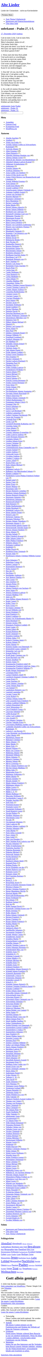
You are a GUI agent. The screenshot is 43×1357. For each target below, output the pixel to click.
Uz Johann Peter (12, 1121)
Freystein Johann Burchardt (16, 393)
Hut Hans (9, 573)
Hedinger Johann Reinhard (16, 493)
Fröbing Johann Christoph (15, 398)
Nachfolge (28, 1261)
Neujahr (37, 1261)
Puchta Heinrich (12, 857)
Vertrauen (35, 1268)
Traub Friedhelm (12, 1112)
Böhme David (11, 238)
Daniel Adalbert (12, 307)
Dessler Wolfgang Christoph (16, 316)
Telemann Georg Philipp (15, 1086)
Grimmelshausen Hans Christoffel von (20, 448)
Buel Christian (11, 261)
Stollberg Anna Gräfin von (16, 1064)
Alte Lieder (10, 5)
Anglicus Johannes (13, 171)
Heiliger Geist (27, 1254)
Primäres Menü (7, 15)
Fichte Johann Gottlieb (14, 352)
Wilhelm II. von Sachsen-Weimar (18, 1172)
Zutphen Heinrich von (14, 1214)
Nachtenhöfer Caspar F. (15, 798)
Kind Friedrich (11, 614)
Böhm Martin (11, 235)
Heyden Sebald (11, 534)
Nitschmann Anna (12, 818)
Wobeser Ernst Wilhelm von (16, 1185)
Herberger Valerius (13, 517)
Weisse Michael (12, 1164)
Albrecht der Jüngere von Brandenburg (20, 160)
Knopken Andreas (12, 636)
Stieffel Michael (12, 1056)
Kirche (28, 1258)
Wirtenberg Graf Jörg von (15, 1179)
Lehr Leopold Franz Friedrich (17, 701)
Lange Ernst (10, 679)
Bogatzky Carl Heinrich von (16, 233)
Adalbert (9, 140)
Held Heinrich (11, 504)
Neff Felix (9, 802)
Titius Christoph (12, 1108)
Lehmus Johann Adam (14, 699)
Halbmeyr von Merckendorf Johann (19, 471)
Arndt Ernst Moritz (13, 186)
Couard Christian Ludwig (15, 287)
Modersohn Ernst (12, 772)
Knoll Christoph (12, 634)
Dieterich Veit (11, 320)
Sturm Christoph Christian (15, 1069)
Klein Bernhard (11, 621)
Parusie (9, 1265)
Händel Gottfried (12, 473)
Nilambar (7, 1288)
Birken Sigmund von (14, 220)
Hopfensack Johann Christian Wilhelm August (23, 556)
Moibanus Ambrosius (14, 774)
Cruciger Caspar (12, 296)
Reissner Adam (11, 874)
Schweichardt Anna (13, 995)
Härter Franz (10, 484)
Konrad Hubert (11, 653)
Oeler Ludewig (11, 824)
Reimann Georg (12, 872)
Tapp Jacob (10, 1079)
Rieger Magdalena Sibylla (15, 891)
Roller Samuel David (14, 906)
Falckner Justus (11, 348)
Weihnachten (8, 1271)
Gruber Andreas (12, 452)
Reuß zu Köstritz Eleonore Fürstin (19, 885)
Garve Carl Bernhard (14, 411)
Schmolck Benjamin (13, 973)
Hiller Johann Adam (13, 538)
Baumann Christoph (13, 199)
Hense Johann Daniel (14, 512)
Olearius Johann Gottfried (15, 826)
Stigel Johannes (11, 1058)
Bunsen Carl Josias (13, 264)
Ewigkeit (31, 1252)
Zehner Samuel (11, 1196)
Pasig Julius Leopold (13, 833)
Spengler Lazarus (12, 1038)
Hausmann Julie (12, 489)
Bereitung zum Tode (19, 1247)
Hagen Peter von (12, 463)
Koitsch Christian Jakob (15, 640)
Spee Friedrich (11, 1034)
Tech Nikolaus (11, 1084)
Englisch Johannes (13, 339)
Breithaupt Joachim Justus (15, 255)
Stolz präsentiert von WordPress (13, 1286)
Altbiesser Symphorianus (15, 164)
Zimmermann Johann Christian (17, 1209)
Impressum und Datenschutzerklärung (20, 21)
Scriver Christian (12, 1006)
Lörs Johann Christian (14, 720)
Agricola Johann (12, 149)
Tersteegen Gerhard (13, 1088)
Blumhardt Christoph (14, 231)
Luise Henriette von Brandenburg (18, 733)
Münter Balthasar (12, 794)
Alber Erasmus (11, 151)
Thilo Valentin (11, 1097)
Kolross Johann (11, 642)
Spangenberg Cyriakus (14, 1030)
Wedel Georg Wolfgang (15, 1153)
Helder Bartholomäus (14, 506)
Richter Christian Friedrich (16, 889)
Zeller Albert (10, 1198)
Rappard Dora (11, 863)
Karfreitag (22, 1258)
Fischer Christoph (12, 359)
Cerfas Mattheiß (12, 277)
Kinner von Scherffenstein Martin (18, 618)
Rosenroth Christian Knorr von (17, 908)
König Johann (11, 644)
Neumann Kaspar (12, 805)
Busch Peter (10, 268)
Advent (24, 1243)
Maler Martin (11, 744)
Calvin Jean (10, 270)
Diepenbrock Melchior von (16, 318)
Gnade (18, 1254)
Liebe (34, 1257)
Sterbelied (38, 1265)
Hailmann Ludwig (13, 469)
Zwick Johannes (12, 1216)
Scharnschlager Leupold (15, 941)
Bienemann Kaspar (13, 218)
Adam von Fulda (12, 142)
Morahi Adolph (11, 781)
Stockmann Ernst (12, 1062)
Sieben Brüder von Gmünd (16, 1010)
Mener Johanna (11, 757)
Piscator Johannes (12, 844)
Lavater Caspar (11, 694)
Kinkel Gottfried (12, 616)
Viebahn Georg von (13, 1129)
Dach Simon (10, 300)
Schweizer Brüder (12, 1004)
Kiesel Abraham (12, 612)
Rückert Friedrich (12, 917)
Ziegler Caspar (11, 1207)
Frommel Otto (11, 404)
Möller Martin (11, 776)
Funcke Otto (10, 409)
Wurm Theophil (12, 1190)
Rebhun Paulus (11, 865)
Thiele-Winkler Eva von (15, 1095)
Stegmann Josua (12, 1051)
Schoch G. (10, 982)
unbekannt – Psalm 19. (9, 108)
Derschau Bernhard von (15, 313)
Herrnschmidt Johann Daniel (16, 525)
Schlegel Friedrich (12, 967)
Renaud (9, 878)
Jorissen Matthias (12, 595)
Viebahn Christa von (13, 1127)
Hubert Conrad (11, 564)
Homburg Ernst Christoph (15, 551)
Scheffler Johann (12, 943)
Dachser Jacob (11, 303)
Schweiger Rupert (12, 997)
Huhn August (11, 569)
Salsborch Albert (12, 928)
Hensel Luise (11, 515)
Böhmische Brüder (13, 240)
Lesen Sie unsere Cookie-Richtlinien (20, 1300)
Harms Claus (11, 482)
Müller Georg (11, 787)
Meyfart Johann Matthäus (15, 768)
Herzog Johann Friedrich (15, 530)
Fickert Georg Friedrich (15, 354)
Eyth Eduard (10, 346)
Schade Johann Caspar (14, 934)
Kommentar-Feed (12, 127)
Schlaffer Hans (11, 963)
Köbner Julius (11, 638)
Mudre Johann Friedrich (15, 783)
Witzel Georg (11, 1181)
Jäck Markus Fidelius (14, 577)
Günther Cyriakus (12, 458)
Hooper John (11, 554)
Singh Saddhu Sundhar (14, 1021)
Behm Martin (11, 205)
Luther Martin (11, 735)
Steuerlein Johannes (13, 1053)
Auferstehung (6, 1247)
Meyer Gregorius (12, 763)
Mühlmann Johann (13, 785)
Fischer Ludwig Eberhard (15, 361)
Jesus (14, 1257)
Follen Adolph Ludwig (14, 367)
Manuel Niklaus (12, 748)
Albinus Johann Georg (14, 158)
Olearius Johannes (12, 828)
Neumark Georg (12, 807)
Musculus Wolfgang (13, 796)
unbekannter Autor (8, 106)
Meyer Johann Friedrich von (16, 766)
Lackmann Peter (12, 673)
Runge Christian (12, 919)
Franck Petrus (11, 376)
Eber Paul (9, 331)
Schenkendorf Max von (15, 950)
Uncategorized (11, 1118)
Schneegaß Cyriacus (13, 976)
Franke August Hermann (15, 383)
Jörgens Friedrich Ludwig (15, 593)
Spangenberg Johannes (14, 1032)
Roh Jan (9, 904)
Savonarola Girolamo (14, 932)
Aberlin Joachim (12, 138)
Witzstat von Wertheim (14, 1183)
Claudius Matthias (12, 281)
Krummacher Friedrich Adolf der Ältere (21, 666)
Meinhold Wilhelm (13, 755)
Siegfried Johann (12, 1015)
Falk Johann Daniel (13, 350)
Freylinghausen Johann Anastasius (19, 391)
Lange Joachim (11, 681)
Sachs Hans (10, 926)
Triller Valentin (11, 1114)
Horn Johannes (11, 560)
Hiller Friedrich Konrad (15, 536)
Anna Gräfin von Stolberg (15, 173)
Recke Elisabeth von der (15, 867)
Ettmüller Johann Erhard (15, 344)
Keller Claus (10, 603)
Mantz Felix (10, 746)
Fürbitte (38, 1252)
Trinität (9, 1269)
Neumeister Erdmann (14, 809)
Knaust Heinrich (12, 631)
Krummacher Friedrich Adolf (17, 664)
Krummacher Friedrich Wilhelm (18, 668)
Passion (15, 1265)
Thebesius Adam (12, 1092)
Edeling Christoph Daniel (15, 333)
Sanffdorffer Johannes (14, 930)
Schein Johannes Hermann (16, 947)
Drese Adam (10, 328)
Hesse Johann (11, 532)
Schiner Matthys (12, 958)
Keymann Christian (13, 608)
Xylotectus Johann (13, 1192)
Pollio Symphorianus (14, 846)
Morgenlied (15, 1261)
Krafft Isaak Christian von (15, 655)
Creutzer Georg (11, 294)
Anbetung (29, 1243)
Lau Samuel (10, 688)
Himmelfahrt (5, 1258)
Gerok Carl (10, 422)
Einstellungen (6, 1303)
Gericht (9, 1254)
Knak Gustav (11, 627)
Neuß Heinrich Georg (14, 811)
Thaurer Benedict (12, 1090)
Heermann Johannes (13, 497)
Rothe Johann (11, 913)
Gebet (3, 1254)
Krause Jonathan (12, 660)
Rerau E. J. (10, 880)
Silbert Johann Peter (13, 1019)
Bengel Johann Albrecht (15, 207)
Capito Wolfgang (12, 272)
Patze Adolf (10, 837)
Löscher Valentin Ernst (14, 722)
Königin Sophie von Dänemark (17, 647)
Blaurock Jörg (11, 229)
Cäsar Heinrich (11, 274)
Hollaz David (11, 549)
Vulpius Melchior (12, 1138)
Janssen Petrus (11, 584)
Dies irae (30, 1249)
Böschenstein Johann (14, 251)
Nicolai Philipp (11, 813)
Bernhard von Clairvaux (15, 212)
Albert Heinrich (12, 153)
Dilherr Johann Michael (15, 322)
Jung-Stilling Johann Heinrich (17, 599)
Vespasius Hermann (13, 1125)
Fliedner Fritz (11, 365)
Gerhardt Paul (11, 419)
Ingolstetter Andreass (14, 575)
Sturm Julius (10, 1071)
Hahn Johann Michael (14, 465)
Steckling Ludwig (12, 1049)
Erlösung (15, 1252)
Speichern (5, 1355)
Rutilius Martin (11, 924)
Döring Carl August (13, 326)
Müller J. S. (10, 792)
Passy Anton (10, 835)
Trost (15, 1268)
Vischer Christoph (12, 1131)
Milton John (10, 770)
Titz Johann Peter (12, 1110)
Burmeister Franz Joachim (15, 266)
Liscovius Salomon (13, 712)
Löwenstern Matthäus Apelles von (19, 725)
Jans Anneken (11, 582)
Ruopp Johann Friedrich (15, 921)
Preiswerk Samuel (12, 854)
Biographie (9, 1249)
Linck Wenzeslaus (12, 707)
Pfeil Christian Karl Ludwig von (18, 841)
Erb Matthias (10, 341)
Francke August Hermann (15, 380)
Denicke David (11, 311)
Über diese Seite (12, 23)
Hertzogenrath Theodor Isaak (17, 528)
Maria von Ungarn (13, 750)
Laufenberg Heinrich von (15, 690)
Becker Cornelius (12, 203)
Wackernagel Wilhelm (14, 1140)
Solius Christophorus (14, 1023)
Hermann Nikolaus (13, 519)
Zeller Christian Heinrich (15, 1201)
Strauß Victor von (12, 1066)
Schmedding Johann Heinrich (17, 969)
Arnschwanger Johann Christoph (18, 190)
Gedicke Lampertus (13, 413)
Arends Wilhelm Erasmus (15, 181)
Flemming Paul (11, 363)
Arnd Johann (11, 184)
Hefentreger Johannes (14, 499)
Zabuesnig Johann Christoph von (18, 1194)
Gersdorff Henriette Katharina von (19, 424)
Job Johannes (11, 586)
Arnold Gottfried (12, 188)
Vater (20, 1269)
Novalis (9, 820)
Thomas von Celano (13, 1101)
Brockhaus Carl (12, 257)
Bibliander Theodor (13, 216)
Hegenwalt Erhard (13, 502)
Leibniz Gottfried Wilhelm (16, 703)
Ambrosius (10, 166)
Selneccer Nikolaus (13, 1008)
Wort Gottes (20, 1272)
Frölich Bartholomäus (14, 400)
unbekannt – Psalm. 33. (10, 110)
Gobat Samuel (11, 430)
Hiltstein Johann (12, 543)
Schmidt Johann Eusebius (15, 971)
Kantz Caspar (11, 601)
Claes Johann (11, 279)
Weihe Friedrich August (15, 1157)
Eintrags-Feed (11, 124)
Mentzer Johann (12, 761)
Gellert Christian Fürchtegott (16, 415)
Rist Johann (10, 900)
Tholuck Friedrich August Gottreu (18, 1099)
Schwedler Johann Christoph (16, 993)
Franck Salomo (11, 378)
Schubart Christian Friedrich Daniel (19, 986)
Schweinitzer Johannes (14, 1002)
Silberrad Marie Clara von (15, 1017)
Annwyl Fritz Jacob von (15, 175)
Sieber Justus (11, 1012)
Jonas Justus (10, 590)
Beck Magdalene (12, 201)
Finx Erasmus (11, 357)
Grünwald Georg (12, 454)
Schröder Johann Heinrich (15, 984)
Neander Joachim (12, 800)
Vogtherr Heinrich (12, 1134)
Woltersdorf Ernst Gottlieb (16, 1188)
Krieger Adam (11, 662)
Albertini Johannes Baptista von (18, 155)
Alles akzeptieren (18, 1303)
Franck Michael (12, 374)
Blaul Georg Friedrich (14, 222)
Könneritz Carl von (13, 651)
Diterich (9, 324)
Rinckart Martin (12, 893)
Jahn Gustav (10, 580)
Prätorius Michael (12, 852)
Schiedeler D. (11, 954)
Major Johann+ (11, 742)
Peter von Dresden (13, 839)
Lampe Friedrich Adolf (14, 675)
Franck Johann (11, 372)
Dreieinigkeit (6, 1252)
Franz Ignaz (10, 385)
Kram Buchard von (13, 657)
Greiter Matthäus (12, 445)
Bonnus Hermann (12, 246)
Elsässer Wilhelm (12, 335)
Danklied (22, 1249)
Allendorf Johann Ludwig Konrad (19, 162)
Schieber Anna (11, 952)
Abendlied (6, 1243)
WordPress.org (11, 129)
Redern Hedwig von (13, 870)
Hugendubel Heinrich (14, 567)
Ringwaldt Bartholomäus (15, 895)
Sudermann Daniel (13, 1073)
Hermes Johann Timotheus (16, 521)
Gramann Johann (12, 439)
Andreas (19, 34)
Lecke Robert (11, 696)
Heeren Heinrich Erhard (15, 495)
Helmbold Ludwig (13, 510)
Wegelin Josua (11, 1155)
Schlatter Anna (11, 965)
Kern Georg (10, 606)
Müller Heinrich (12, 789)
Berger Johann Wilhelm (15, 209)
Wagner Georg (11, 1142)
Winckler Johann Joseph (15, 1175)
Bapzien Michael (12, 196)
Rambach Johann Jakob (15, 861)
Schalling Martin (12, 939)
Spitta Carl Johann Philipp (15, 1045)
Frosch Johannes (12, 406)
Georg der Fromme (13, 417)
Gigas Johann (11, 428)
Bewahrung (34, 1246)
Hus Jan (9, 571)
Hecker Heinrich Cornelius (16, 491)
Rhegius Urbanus (12, 887)
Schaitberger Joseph (13, 937)
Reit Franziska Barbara (14, 876)
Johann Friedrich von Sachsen (17, 588)
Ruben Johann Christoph (15, 915)
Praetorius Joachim (13, 848)
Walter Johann (11, 1151)
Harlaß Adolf (11, 480)
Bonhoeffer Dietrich (13, 244)
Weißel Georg (11, 1166)
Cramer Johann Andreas (15, 290)
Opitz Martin (10, 831)
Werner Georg (11, 1168)
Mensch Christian (12, 759)
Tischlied (3, 1269)
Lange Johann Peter (13, 686)
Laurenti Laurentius (13, 692)
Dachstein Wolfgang (13, 305)
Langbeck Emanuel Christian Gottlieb (20, 677)
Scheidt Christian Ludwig (15, 945)
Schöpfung (32, 1265)
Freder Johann (11, 387)
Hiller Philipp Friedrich (14, 541)
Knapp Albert (11, 629)
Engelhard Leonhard (13, 337)
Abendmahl (17, 1243)
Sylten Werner (11, 1075)
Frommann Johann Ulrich (15, 402)
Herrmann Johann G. (14, 523)
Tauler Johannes (12, 1082)
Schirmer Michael (12, 960)
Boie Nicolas (11, 242)
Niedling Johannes (13, 815)
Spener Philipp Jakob (14, 1036)
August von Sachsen (13, 194)
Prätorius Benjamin (13, 850)
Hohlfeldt (9, 547)
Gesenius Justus (12, 426)
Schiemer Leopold (13, 956)
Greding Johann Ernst (14, 441)
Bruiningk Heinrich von (15, 259)
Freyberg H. (10, 389)
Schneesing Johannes (14, 978)
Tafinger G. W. (11, 1077)
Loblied (5, 1261)
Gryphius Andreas (12, 456)
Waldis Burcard (11, 1147)
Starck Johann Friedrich (15, 1047)
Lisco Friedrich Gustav (14, 709)
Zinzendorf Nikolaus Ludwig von (18, 1211)
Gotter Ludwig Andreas (15, 435)
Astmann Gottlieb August (15, 192)
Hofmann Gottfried (13, 545)
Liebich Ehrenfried (13, 705)
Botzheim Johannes (13, 253)
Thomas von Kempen (14, 1103)
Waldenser (10, 1144)
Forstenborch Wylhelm (14, 370)
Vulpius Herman (12, 1136)
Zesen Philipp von (12, 1203)
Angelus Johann (12, 168)
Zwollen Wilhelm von (14, 1220)
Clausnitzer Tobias (13, 283)
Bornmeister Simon (13, 248)
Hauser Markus (11, 486)
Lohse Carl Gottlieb (13, 716)
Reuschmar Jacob (12, 883)
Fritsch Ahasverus (12, 396)
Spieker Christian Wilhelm (16, 1043)
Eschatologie (23, 1252)
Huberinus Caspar (12, 562)
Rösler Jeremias (12, 911)
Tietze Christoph (12, 1105)
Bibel (2, 1249)
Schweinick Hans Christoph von (18, 999)
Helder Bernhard (12, 508)
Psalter (18, 106)
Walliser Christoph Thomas (16, 1149)
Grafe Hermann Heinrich (15, 437)
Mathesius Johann (12, 753)
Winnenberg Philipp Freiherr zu (18, 1177)
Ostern (4, 1265)
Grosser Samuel (12, 450)
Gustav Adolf (11, 461)
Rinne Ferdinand (12, 898)
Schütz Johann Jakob (14, 991)
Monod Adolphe (12, 779)
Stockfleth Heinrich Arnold (16, 1060)
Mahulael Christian (13, 740)
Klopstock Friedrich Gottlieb (16, 625)
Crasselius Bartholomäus (15, 292)
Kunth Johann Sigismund (15, 670)
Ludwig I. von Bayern (14, 731)
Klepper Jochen (12, 623)
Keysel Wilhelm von (13, 610)
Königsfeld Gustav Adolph (16, 649)
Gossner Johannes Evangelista (17, 432)
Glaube (13, 1254)
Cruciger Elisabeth (13, 298)
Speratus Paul (11, 1040)
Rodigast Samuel (12, 902)
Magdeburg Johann (13, 738)
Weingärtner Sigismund (14, 1160)
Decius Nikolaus (12, 309)
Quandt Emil (10, 859)
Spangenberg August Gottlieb (17, 1027)
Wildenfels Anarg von (14, 1170)
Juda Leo (9, 597)
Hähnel (8, 467)
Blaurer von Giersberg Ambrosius (18, 225)
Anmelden (10, 122)
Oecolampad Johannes (14, 822)
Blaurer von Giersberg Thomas (17, 227)
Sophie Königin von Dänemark (17, 1025)
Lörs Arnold (10, 718)
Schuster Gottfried (12, 989)
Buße (16, 1249)
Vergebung (27, 1268)
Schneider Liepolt (12, 980)
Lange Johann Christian (15, 683)
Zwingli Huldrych (12, 1218)
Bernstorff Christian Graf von (17, 214)
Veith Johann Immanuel (15, 1123)
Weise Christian (12, 1162)
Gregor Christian (12, 443)
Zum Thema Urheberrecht (15, 19)
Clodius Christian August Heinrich (19, 285)
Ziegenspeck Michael (14, 1205)
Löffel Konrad (11, 714)
